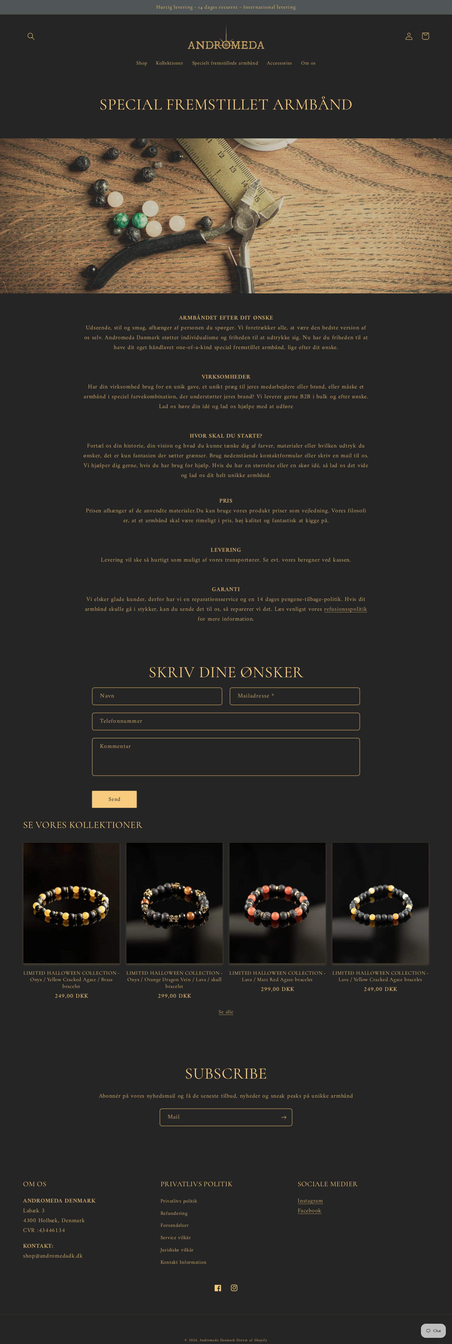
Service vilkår (176, 1238)
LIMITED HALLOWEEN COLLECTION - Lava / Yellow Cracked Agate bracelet (380, 976)
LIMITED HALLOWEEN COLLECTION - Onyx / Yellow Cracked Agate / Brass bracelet (71, 979)
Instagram (310, 1201)
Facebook (310, 1211)
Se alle (226, 1012)
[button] (31, 36)
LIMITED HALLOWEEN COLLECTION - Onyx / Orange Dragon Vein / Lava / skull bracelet (174, 979)
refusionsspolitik (345, 609)
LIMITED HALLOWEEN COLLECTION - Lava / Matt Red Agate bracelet (277, 976)
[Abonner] (284, 1117)
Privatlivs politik (179, 1201)
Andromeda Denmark (217, 1340)
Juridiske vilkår (177, 1250)
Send (115, 799)
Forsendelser (175, 1225)
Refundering (174, 1213)
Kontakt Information (184, 1262)
